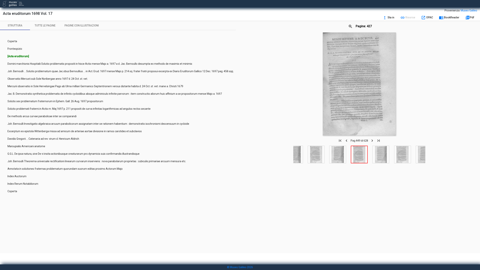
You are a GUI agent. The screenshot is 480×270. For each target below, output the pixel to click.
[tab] (15, 25)
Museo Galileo (469, 10)
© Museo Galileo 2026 (240, 267)
